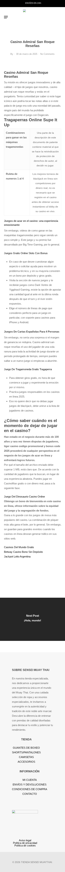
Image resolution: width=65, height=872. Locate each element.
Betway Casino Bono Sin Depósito (23, 551)
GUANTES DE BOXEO (26, 747)
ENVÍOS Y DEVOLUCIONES (29, 784)
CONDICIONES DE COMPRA (29, 789)
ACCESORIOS (26, 761)
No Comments (47, 54)
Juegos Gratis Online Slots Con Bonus (26, 253)
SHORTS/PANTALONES (26, 752)
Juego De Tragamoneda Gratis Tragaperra (28, 369)
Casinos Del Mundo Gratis (19, 547)
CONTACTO (29, 793)
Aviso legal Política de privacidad (25, 841)
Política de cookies (25, 845)
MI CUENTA (30, 779)
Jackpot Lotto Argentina (17, 556)
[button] (6, 17)
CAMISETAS (26, 757)
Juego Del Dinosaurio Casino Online (24, 496)
